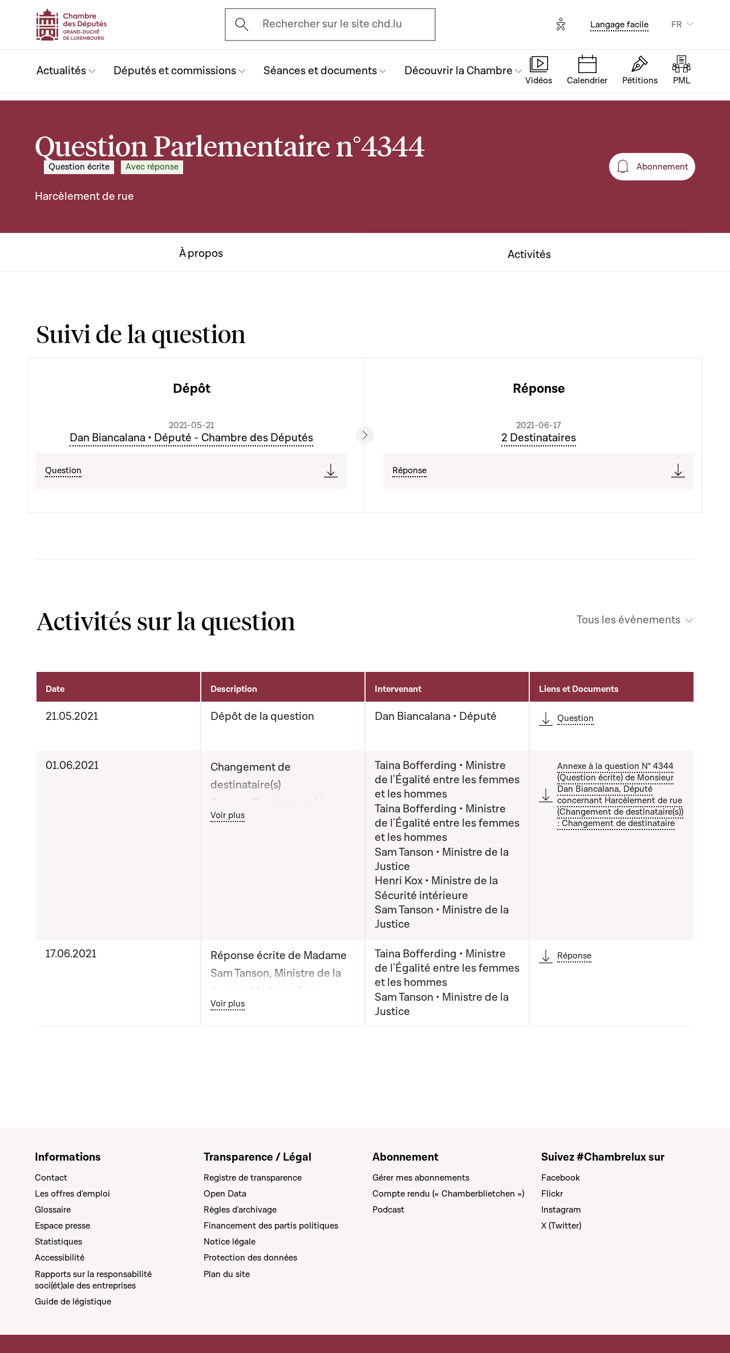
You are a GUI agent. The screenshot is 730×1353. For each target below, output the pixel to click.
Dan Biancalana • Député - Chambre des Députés (191, 437)
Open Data (225, 1193)
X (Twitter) (561, 1225)
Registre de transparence (253, 1177)
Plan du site (227, 1274)
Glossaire (53, 1209)
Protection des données (250, 1257)
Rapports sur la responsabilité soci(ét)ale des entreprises (93, 1280)
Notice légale (230, 1241)
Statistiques (58, 1241)
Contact (51, 1177)
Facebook (560, 1177)
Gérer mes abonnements (420, 1177)
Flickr (552, 1193)
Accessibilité (59, 1257)
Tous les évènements (628, 620)
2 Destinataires (538, 437)
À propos (201, 254)
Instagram (561, 1209)
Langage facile (619, 24)
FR (676, 24)
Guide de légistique (73, 1301)
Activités (529, 255)
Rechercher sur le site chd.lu (332, 24)
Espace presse (62, 1225)
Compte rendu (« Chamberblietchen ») (448, 1193)
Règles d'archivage (240, 1209)
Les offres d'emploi (72, 1193)
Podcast (388, 1209)
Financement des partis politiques (271, 1225)
